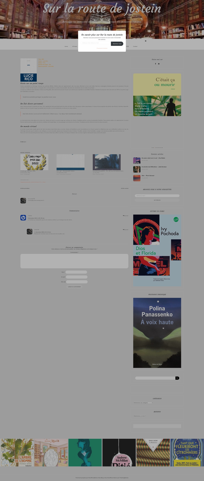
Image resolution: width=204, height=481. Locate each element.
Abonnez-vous (117, 43)
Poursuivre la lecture (102, 48)
